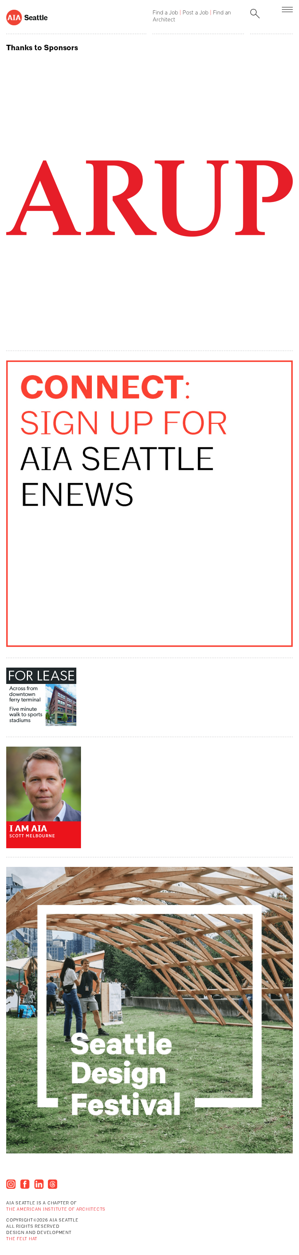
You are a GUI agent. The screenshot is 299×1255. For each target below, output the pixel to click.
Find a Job (165, 12)
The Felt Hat (21, 1239)
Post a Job (195, 12)
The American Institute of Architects (56, 1210)
